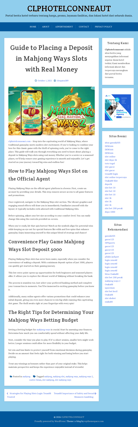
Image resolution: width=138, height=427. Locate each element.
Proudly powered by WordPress (49, 421)
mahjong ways (43, 329)
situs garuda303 (112, 142)
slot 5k (108, 198)
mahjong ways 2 (86, 376)
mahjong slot (59, 376)
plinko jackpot (112, 256)
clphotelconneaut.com (19, 141)
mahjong (26, 376)
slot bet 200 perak (114, 208)
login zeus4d (111, 260)
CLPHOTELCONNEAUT (69, 8)
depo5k (108, 184)
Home (33, 26)
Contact (84, 26)
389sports (110, 242)
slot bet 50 (110, 187)
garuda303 (110, 235)
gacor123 (109, 239)
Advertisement (64, 26)
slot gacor (110, 166)
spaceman (110, 287)
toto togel (110, 163)
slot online (110, 156)
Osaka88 (109, 284)
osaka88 (109, 301)
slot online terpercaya (116, 177)
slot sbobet (110, 298)
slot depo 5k (111, 159)
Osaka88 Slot (111, 180)
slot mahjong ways (63, 380)
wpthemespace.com (94, 421)
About (45, 26)
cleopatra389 (62, 80)
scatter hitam (35, 380)
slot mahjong (48, 380)
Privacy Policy (103, 26)
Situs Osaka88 (111, 274)
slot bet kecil (111, 291)
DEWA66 (109, 146)
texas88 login (111, 173)
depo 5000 (110, 211)
